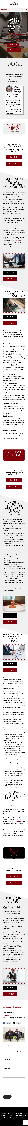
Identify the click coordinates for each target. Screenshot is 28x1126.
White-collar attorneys (9, 931)
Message (6, 1075)
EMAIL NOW (14, 50)
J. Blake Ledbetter (18, 88)
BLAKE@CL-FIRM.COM (20, 1117)
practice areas (17, 821)
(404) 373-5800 (7, 1015)
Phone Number (7, 1059)
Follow (8, 1023)
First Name (6, 1051)
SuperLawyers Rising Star (12, 107)
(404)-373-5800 (10, 1117)
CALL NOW (13, 45)
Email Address (7, 1068)
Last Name (17, 1051)
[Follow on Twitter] (14, 1023)
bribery (19, 934)
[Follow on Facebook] (4, 1023)
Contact (20, 833)
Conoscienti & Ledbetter (14, 94)
